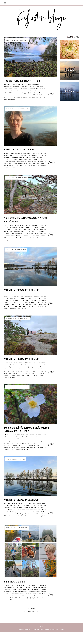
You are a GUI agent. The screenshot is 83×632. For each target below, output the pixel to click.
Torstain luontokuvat (23, 80)
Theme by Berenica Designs (54, 629)
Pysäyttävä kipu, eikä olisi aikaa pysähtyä (26, 429)
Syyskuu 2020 (14, 581)
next (33, 608)
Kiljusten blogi (38, 629)
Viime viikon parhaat (21, 290)
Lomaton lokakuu (19, 149)
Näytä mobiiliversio (30, 611)
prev (27, 608)
